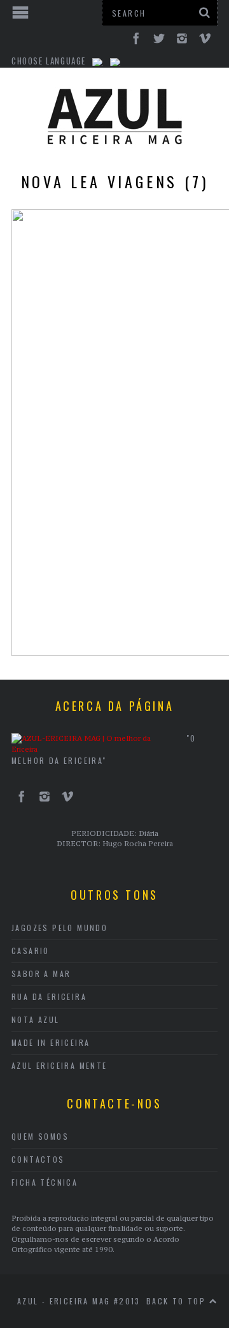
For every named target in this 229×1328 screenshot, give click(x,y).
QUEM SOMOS (40, 1136)
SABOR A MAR (41, 973)
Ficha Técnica (44, 1182)
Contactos (38, 1159)
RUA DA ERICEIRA (49, 996)
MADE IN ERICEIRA (50, 1042)
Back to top (177, 1300)
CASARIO (30, 950)
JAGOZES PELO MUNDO (59, 927)
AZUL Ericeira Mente (59, 1065)
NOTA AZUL (35, 1019)
